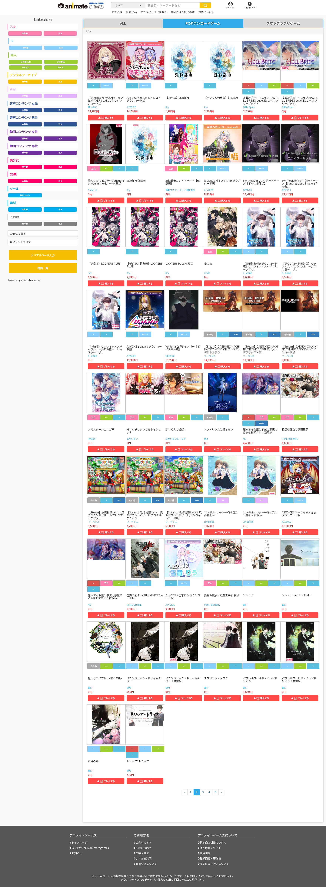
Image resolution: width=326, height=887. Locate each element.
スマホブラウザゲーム (283, 23)
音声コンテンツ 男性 (24, 117)
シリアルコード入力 (43, 255)
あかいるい (132, 438)
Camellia (92, 189)
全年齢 (25, 33)
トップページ (79, 842)
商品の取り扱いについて (214, 864)
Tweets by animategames (24, 280)
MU (244, 438)
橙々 (206, 438)
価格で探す (19, 233)
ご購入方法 (142, 853)
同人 (14, 55)
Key (167, 107)
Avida (207, 272)
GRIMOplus (248, 107)
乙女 (13, 26)
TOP (88, 31)
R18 (60, 33)
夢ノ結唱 (92, 107)
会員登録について (146, 864)
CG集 (13, 174)
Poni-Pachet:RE (290, 438)
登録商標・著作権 (210, 858)
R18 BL (61, 67)
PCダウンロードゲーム (203, 23)
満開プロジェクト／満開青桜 (180, 189)
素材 (13, 202)
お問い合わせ (143, 848)
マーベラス (209, 355)
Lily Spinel (209, 521)
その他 (14, 216)
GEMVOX (247, 189)
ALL (123, 23)
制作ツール (25, 195)
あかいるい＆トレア (175, 438)
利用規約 (205, 853)
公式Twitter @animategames (90, 848)
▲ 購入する (106, 117)
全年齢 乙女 (26, 61)
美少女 (14, 160)
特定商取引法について (213, 842)
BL (12, 40)
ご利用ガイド (143, 842)
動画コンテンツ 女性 (24, 131)
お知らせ (77, 853)
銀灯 (245, 604)
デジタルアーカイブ (23, 75)
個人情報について (210, 848)
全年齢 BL (61, 61)
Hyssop (91, 438)
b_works (247, 272)
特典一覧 (43, 268)
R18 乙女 (25, 67)
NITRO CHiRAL (134, 604)
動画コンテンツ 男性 (24, 146)
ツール (14, 188)
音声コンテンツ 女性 (24, 103)
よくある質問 (143, 858)
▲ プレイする (300, 117)
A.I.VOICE (131, 107)
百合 (13, 89)
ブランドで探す (21, 242)
